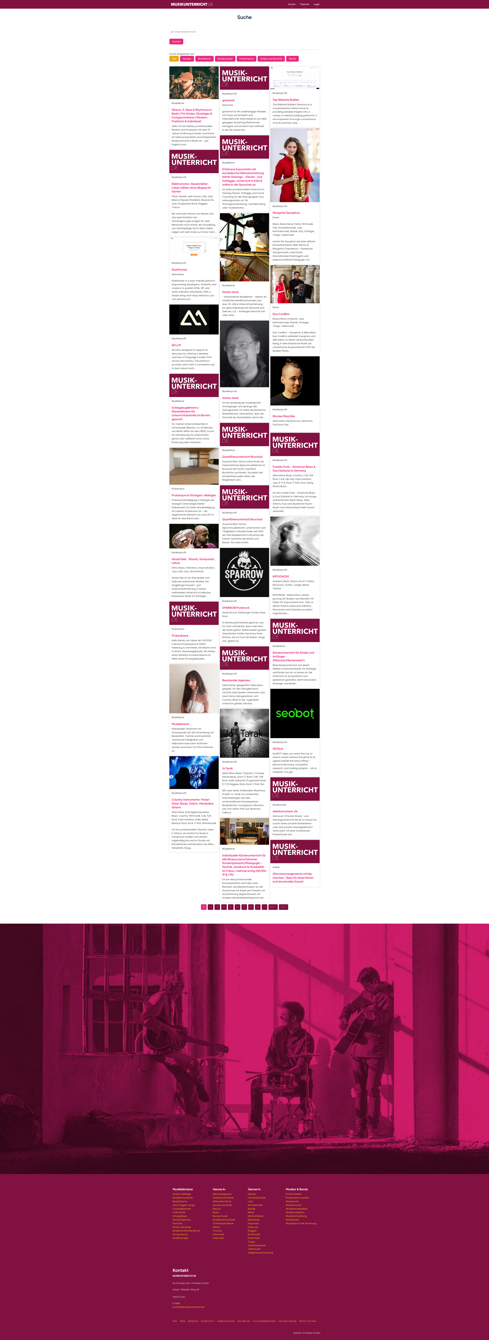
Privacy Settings (307, 1321)
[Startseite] (192, 4)
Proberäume (180, 635)
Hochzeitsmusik (257, 1197)
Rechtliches (292, 1219)
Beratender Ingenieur (236, 680)
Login (317, 4)
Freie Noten (179, 1212)
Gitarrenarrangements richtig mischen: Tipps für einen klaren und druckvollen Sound (293, 877)
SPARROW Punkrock (235, 607)
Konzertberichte (182, 1219)
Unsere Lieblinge (182, 1194)
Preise (182, 1321)
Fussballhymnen (182, 1208)
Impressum (193, 1321)
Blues (216, 1212)
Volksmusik (254, 1249)
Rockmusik (254, 1234)
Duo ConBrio (281, 314)
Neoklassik (254, 1219)
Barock (217, 1208)
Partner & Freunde (287, 1321)
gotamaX (228, 100)
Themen (304, 4)
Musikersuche (293, 1205)
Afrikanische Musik (223, 1197)
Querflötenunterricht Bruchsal (242, 456)
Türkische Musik (257, 1245)
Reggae (252, 1230)
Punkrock (253, 1227)
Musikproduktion (295, 1212)
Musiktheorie (180, 1201)
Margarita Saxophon (286, 212)
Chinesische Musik (223, 1223)
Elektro (216, 1227)
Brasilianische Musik (224, 1219)
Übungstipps (180, 1216)
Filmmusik (218, 1234)
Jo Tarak (227, 768)
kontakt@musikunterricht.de (189, 1307)
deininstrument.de (285, 811)
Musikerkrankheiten (297, 1208)
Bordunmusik (220, 1216)
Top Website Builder (286, 99)
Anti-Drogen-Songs (184, 1205)
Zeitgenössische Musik (260, 1252)
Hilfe (175, 1321)
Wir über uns (243, 1321)
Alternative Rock (222, 1201)
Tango (251, 1241)
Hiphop (252, 1194)
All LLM (176, 345)
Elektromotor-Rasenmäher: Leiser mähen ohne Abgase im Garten (191, 187)
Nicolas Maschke (284, 416)
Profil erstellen (294, 1194)
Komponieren (180, 1234)
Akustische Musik (222, 1205)
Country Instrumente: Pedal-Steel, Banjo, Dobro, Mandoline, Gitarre (193, 803)
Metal (251, 1212)
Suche (291, 4)
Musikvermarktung (296, 1216)
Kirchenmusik (255, 1205)
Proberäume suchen (297, 1197)
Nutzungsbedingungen (264, 1321)
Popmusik (253, 1223)
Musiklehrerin (180, 724)
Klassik (251, 1208)
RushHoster (179, 269)
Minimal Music (256, 1216)
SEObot (278, 748)
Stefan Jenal (230, 292)
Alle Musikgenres (222, 1194)
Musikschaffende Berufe (186, 1230)
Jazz (250, 1201)
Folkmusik (218, 1238)
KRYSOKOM (281, 576)
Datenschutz (207, 1321)
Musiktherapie (180, 1238)
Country (217, 1230)
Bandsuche (292, 1201)
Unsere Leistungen (226, 1321)
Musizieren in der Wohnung (301, 1223)
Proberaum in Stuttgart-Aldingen (194, 495)
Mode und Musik (182, 1227)
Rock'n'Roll (253, 1238)
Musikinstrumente (183, 1197)
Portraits (177, 1223)
